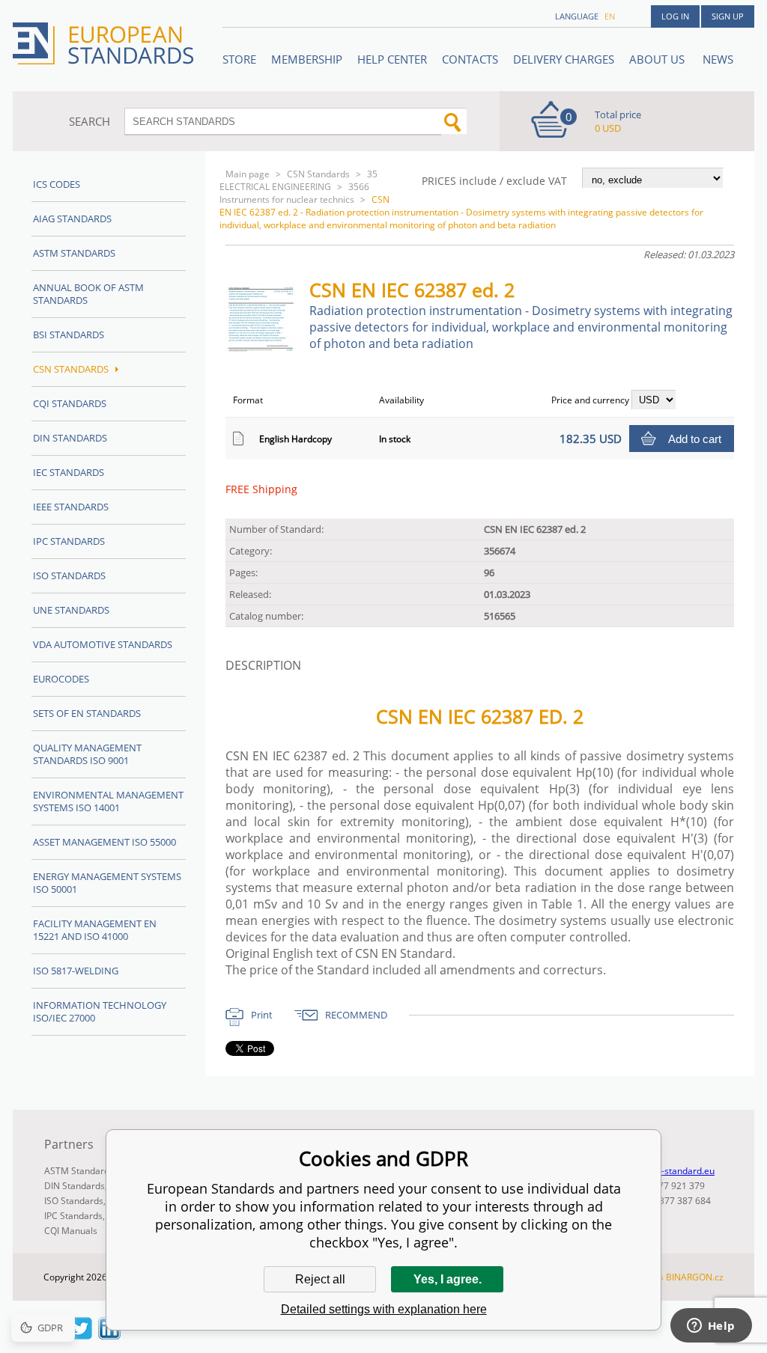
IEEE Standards (71, 506)
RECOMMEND (356, 1014)
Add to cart (694, 439)
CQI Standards (69, 403)
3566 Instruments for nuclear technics (294, 193)
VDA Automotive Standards (102, 644)
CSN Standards (318, 174)
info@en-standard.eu (671, 1170)
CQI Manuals (70, 1230)
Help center (392, 59)
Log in (675, 16)
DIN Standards (70, 438)
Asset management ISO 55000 (104, 842)
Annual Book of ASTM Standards (88, 294)
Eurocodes (61, 678)
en (609, 16)
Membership (306, 59)
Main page (247, 174)
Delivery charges (563, 59)
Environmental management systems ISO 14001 (108, 801)
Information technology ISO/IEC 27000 (99, 1011)
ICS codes (56, 184)
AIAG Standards (72, 218)
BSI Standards (68, 334)
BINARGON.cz (695, 1277)
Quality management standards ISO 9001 (87, 754)
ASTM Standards (74, 253)
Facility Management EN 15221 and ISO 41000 (95, 930)
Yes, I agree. (447, 1279)
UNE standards (71, 610)
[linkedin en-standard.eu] (109, 1335)
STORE (239, 59)
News (718, 59)
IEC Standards (68, 472)
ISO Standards (69, 575)
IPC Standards (69, 541)
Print (262, 1014)
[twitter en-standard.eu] (81, 1335)
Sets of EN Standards (87, 713)
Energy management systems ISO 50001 (107, 883)
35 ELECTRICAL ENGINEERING (298, 180)
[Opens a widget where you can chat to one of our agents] (711, 1327)
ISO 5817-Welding (75, 970)
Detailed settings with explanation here (384, 1309)
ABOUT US (658, 59)
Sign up (728, 16)
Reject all (320, 1279)
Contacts (470, 59)
